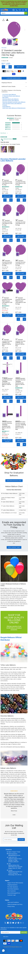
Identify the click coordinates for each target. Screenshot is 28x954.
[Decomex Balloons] (14, 703)
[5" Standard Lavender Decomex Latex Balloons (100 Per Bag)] (7, 169)
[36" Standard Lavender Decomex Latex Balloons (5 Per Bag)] (20, 250)
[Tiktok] (16, 923)
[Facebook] (8, 923)
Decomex (4, 47)
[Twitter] (5, 923)
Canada (10, 870)
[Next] (24, 29)
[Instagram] (10, 923)
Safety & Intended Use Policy (14, 904)
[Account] (22, 10)
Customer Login (11, 895)
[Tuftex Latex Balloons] (14, 652)
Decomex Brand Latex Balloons (10, 99)
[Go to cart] (26, 10)
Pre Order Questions (12, 887)
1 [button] (12, 814)
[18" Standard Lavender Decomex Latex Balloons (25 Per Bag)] (20, 209)
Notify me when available (7, 315)
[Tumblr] (21, 922)
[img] (4, 137)
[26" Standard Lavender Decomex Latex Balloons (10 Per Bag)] (7, 250)
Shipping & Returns (7, 82)
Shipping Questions (12, 884)
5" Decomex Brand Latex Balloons (11, 96)
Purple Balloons (6, 106)
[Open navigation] (1, 10)
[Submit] (25, 13)
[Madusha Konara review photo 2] (11, 149)
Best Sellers (5, 97)
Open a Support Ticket (14, 547)
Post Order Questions (12, 889)
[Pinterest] (18, 923)
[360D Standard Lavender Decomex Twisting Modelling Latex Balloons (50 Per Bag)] (7, 411)
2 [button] (14, 814)
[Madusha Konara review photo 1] (4, 149)
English (5, 936)
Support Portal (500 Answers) (15, 882)
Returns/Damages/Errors (13, 893)
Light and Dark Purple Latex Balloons (12, 103)
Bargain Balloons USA (17, 946)
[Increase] (10, 66)
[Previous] (3, 29)
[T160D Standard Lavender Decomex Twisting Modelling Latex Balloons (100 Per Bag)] (7, 367)
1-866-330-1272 (12, 857)
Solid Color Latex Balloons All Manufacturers (13, 108)
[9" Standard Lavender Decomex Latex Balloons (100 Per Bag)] (20, 169)
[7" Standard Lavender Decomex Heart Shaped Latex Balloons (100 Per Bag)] (7, 287)
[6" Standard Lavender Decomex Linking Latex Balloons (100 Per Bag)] (7, 329)
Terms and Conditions (13, 902)
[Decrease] (3, 66)
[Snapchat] (23, 922)
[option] (14, 30)
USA (9, 863)
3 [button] (15, 814)
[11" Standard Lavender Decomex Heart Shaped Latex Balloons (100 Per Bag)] (20, 287)
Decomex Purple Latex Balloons (10, 100)
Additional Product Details (8, 86)
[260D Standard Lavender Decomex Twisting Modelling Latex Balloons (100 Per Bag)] (20, 367)
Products (4, 105)
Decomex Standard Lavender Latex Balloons (13, 102)
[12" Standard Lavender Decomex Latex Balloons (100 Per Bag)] (7, 209)
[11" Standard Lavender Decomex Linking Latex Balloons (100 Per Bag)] (20, 329)
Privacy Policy (11, 906)
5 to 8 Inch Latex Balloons (9, 94)
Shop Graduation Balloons (14, 480)
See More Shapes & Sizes (14, 78)
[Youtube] (13, 923)
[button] (8, 122)
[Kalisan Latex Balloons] (14, 758)
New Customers (11, 891)
